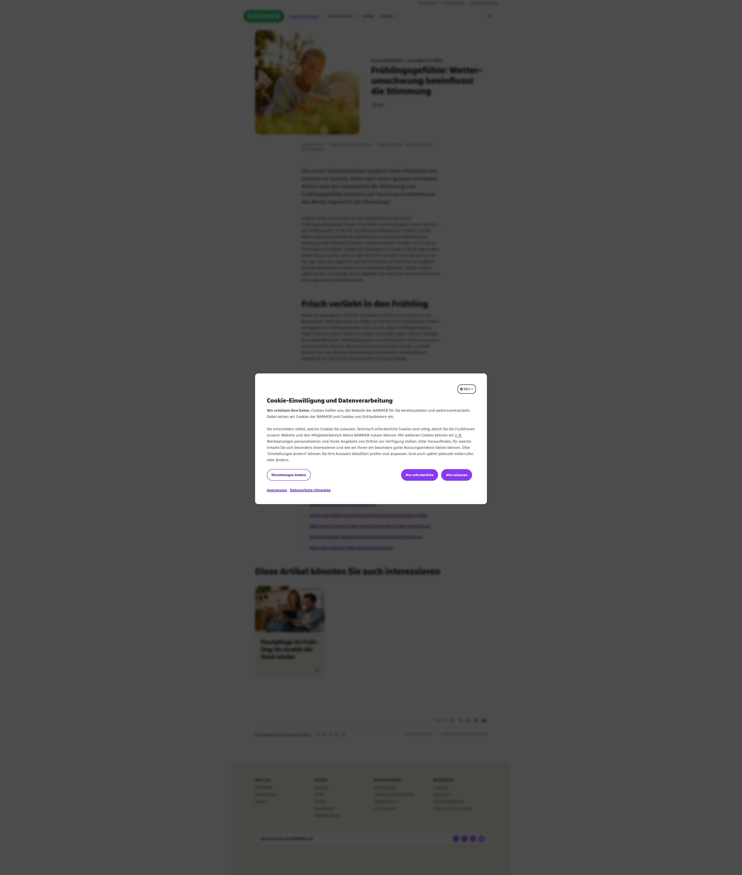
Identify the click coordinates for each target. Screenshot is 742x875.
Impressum (277, 490)
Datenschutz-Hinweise (310, 490)
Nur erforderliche (419, 475)
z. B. (458, 435)
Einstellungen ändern (288, 475)
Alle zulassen (456, 475)
